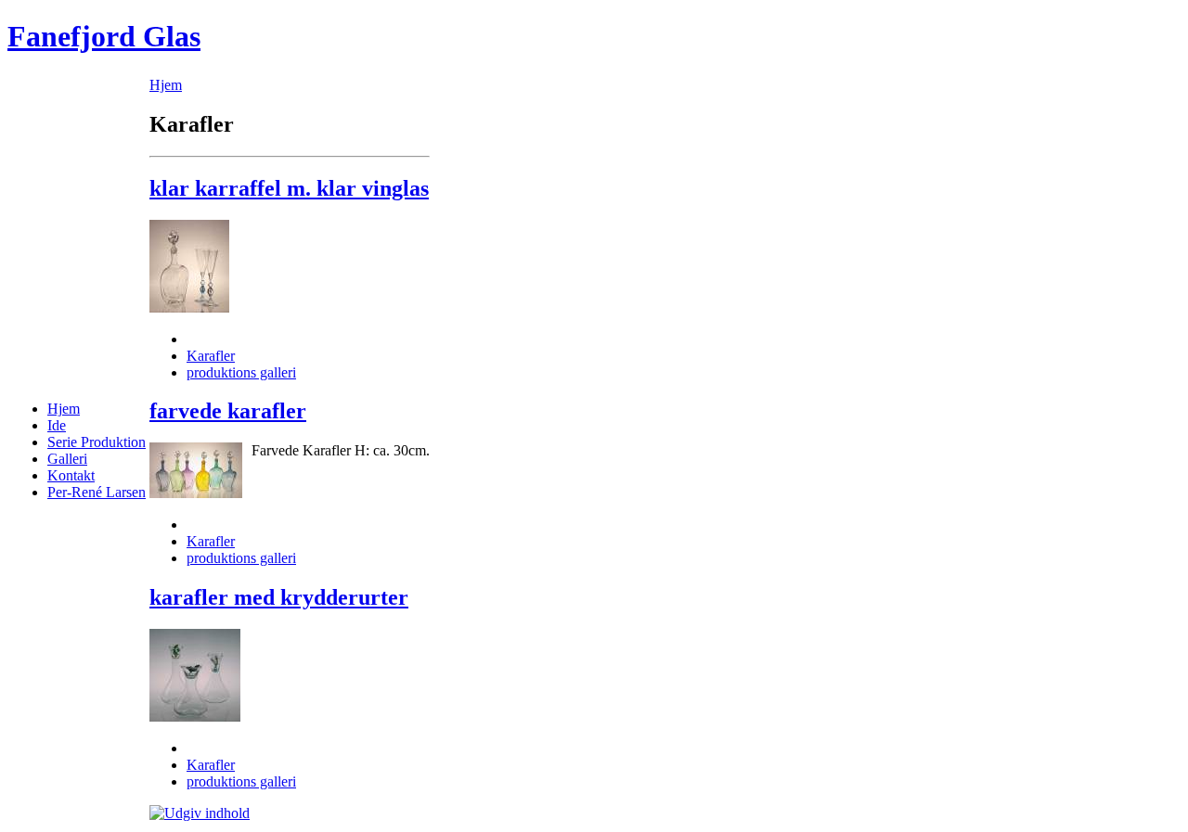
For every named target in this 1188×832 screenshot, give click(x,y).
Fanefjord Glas (103, 36)
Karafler (211, 356)
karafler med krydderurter (278, 597)
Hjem (63, 408)
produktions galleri (241, 372)
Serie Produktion (96, 442)
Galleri (67, 459)
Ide (56, 425)
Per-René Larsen (96, 492)
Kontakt (71, 475)
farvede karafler (227, 411)
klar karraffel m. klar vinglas (289, 188)
